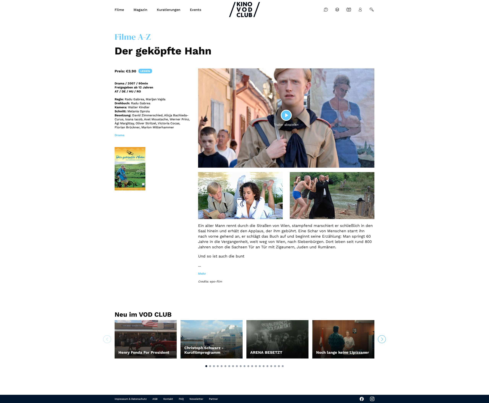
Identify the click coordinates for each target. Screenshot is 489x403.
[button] (206, 366)
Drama (119, 135)
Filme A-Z (133, 37)
